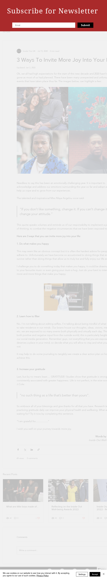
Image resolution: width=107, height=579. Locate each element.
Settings (82, 574)
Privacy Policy (43, 575)
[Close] (103, 574)
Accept (95, 574)
